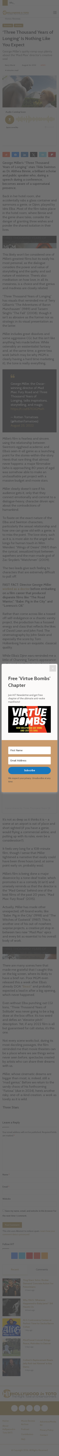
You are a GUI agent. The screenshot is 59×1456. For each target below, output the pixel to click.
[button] (29, 720)
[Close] (52, 668)
